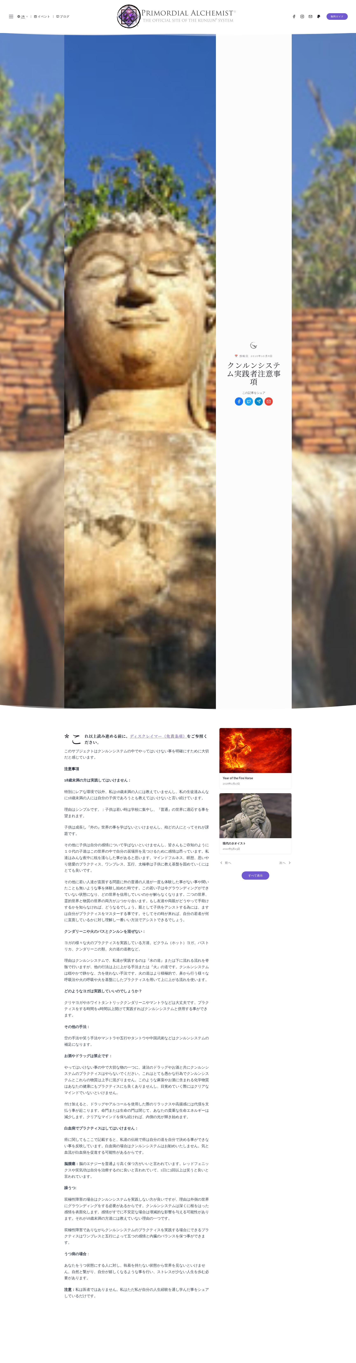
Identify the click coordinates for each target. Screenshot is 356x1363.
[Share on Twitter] (249, 401)
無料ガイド (337, 16)
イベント (44, 16)
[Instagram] (302, 16)
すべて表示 (255, 875)
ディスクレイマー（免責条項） (158, 736)
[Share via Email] (269, 401)
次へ (282, 862)
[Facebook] (294, 16)
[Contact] (310, 16)
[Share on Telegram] (259, 401)
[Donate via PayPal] (318, 16)
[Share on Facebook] (239, 401)
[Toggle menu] (11, 16)
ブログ (64, 16)
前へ (228, 862)
